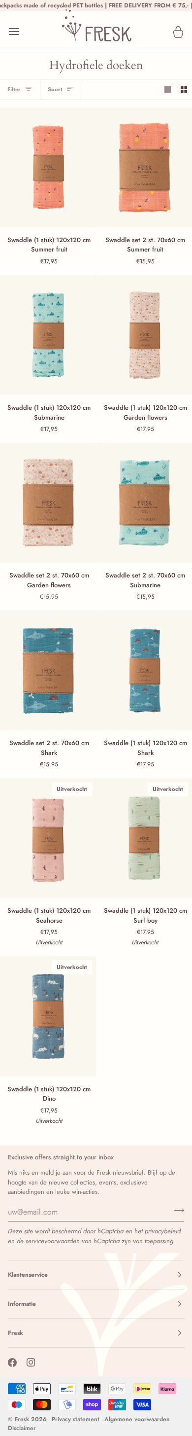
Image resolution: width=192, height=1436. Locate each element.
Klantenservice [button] (28, 1274)
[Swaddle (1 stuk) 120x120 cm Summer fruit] (48, 167)
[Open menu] (22, 31)
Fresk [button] (15, 1332)
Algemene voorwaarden (137, 1419)
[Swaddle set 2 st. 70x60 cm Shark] (48, 670)
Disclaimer (22, 1428)
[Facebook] (12, 1362)
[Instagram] (31, 1362)
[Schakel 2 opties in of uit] (184, 89)
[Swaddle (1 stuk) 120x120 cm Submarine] (48, 335)
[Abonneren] (176, 1211)
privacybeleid (163, 1231)
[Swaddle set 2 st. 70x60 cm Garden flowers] (48, 503)
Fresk (22, 1419)
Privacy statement (75, 1419)
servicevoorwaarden (53, 1241)
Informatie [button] (22, 1303)
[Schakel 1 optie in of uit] (168, 89)
